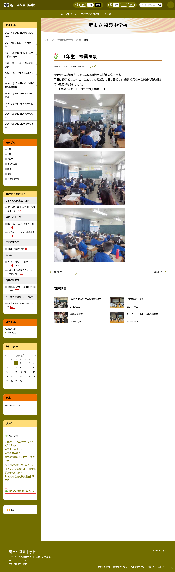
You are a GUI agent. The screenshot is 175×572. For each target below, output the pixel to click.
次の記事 (158, 271)
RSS (12, 509)
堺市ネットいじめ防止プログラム (20, 468)
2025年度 (11, 332)
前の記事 (57, 271)
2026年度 (11, 328)
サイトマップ (160, 550)
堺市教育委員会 (13, 453)
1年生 (10, 149)
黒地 (98, 5)
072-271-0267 (21, 560)
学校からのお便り (90, 14)
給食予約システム (13, 472)
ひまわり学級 (13, 178)
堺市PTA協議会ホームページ (19, 464)
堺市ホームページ (13, 449)
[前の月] (5, 355)
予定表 (108, 14)
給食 (9, 168)
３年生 (10, 159)
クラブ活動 (12, 164)
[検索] (159, 5)
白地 (90, 5)
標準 (116, 5)
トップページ (70, 14)
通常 (82, 5)
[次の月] (35, 355)
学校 (9, 173)
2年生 (10, 154)
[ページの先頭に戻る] (171, 568)
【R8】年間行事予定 (18, 248)
